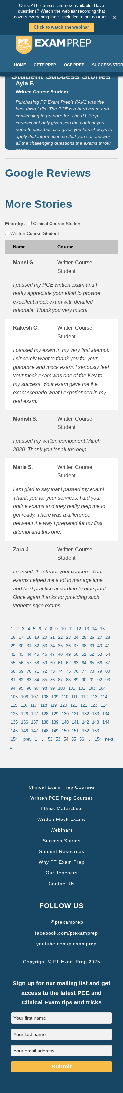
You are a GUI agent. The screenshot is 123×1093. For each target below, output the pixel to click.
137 (34, 722)
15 (102, 628)
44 (29, 654)
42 (13, 654)
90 (84, 679)
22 (60, 637)
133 (95, 713)
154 (14, 739)
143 (95, 722)
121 (73, 705)
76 (76, 671)
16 (13, 637)
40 (99, 645)
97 (36, 688)
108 (44, 696)
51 (84, 654)
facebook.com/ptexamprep (66, 933)
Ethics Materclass (62, 808)
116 (24, 705)
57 (29, 662)
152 (85, 730)
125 (14, 713)
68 (13, 671)
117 (34, 705)
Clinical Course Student (57, 223)
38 (84, 645)
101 (71, 688)
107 (34, 696)
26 (92, 637)
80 (107, 671)
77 (84, 671)
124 (104, 705)
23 (68, 637)
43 (21, 654)
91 (92, 679)
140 (65, 722)
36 (68, 645)
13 (86, 628)
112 (84, 696)
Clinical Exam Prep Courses (62, 787)
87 (60, 679)
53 (99, 654)
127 (34, 713)
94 (13, 688)
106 (24, 696)
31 (29, 645)
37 (76, 645)
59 (44, 662)
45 (36, 654)
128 (44, 713)
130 (65, 713)
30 (21, 645)
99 (52, 688)
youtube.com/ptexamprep (66, 943)
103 (92, 688)
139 (54, 722)
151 (75, 730)
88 (68, 679)
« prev (25, 739)
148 (44, 730)
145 (14, 730)
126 (24, 713)
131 (75, 713)
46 (44, 654)
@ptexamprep (66, 922)
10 (63, 628)
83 (29, 679)
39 (92, 645)
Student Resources (61, 851)
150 (65, 730)
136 (24, 722)
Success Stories (62, 840)
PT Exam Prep (61, 45)
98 (44, 688)
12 (78, 628)
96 (29, 688)
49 (68, 654)
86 (52, 679)
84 (36, 679)
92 (99, 679)
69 (21, 671)
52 (92, 654)
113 (94, 696)
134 (105, 713)
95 (21, 688)
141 (75, 722)
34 (52, 645)
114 (104, 696)
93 (107, 679)
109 (54, 696)
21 (52, 637)
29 (13, 645)
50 (76, 654)
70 (29, 671)
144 (105, 722)
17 (21, 637)
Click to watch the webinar (61, 27)
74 (60, 671)
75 (68, 671)
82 (21, 679)
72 (44, 671)
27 (99, 637)
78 (92, 671)
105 (14, 696)
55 (13, 662)
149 (54, 730)
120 (63, 705)
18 (29, 637)
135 (14, 722)
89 (76, 679)
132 (85, 713)
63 (76, 662)
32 (36, 645)
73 (52, 671)
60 (52, 662)
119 (53, 705)
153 (95, 730)
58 (36, 662)
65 (92, 662)
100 (61, 688)
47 (52, 654)
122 (83, 705)
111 (75, 696)
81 (13, 679)
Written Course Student (34, 233)
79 (99, 671)
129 (54, 713)
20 (44, 637)
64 (84, 662)
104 (102, 688)
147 (34, 730)
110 (65, 696)
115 (14, 705)
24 (76, 637)
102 (81, 688)
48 (60, 654)
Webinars (62, 830)
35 (60, 645)
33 (44, 645)
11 (71, 628)
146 (24, 730)
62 (68, 662)
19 (36, 637)
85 (44, 679)
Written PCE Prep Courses (61, 798)
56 (21, 662)
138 (44, 722)
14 (94, 628)
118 (43, 705)
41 (107, 645)
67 (107, 662)
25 (84, 637)
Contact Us (62, 883)
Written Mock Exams (61, 819)
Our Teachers (62, 872)
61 (60, 662)
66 (99, 662)
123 (94, 705)
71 (36, 671)
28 (107, 637)
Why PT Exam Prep (62, 862)
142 (85, 722)
